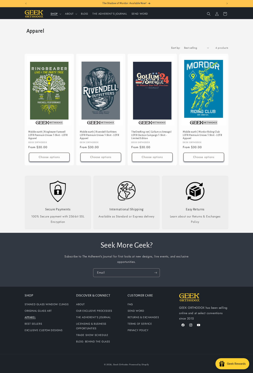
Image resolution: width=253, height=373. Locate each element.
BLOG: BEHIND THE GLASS (93, 341)
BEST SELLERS (33, 324)
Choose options (49, 157)
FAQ (130, 304)
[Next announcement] (227, 3)
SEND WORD (136, 310)
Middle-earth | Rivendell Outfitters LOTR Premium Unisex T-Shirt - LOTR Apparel (99, 135)
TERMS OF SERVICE (140, 324)
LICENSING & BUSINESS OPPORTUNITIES (91, 326)
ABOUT (80, 304)
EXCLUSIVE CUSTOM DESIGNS (43, 330)
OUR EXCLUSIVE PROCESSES (94, 310)
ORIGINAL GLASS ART (38, 310)
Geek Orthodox (121, 364)
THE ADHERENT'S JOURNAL (93, 317)
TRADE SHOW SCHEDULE (92, 335)
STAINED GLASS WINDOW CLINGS (47, 304)
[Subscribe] (156, 272)
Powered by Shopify (139, 364)
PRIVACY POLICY (138, 330)
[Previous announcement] (26, 3)
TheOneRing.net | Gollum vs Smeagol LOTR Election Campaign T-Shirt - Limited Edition (151, 135)
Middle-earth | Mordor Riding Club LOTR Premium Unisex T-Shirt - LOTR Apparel (202, 135)
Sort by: (175, 48)
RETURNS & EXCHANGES (143, 317)
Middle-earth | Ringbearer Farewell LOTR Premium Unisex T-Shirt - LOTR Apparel (48, 135)
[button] (55, 14)
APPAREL (30, 317)
